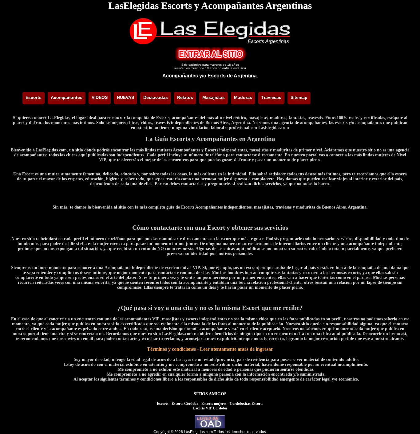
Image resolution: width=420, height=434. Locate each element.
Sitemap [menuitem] (299, 97)
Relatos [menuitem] (185, 97)
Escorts (162, 403)
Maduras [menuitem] (243, 97)
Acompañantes (180, 75)
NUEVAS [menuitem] (125, 97)
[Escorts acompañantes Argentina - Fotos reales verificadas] (210, 43)
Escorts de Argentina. (233, 75)
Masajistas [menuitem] (213, 97)
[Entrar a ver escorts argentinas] (210, 60)
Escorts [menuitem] (34, 97)
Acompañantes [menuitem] (66, 97)
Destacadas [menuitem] (155, 97)
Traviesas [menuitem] (271, 97)
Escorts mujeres (214, 403)
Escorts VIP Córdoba (210, 408)
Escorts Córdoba (185, 403)
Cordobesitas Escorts (246, 403)
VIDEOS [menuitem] (100, 97)
